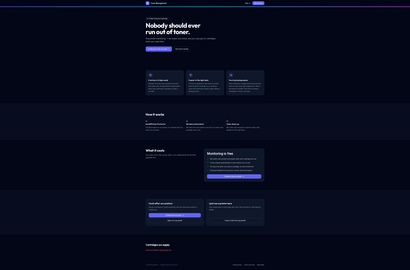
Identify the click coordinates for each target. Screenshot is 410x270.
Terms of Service (249, 265)
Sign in (247, 3)
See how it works (181, 49)
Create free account (173, 215)
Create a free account (232, 176)
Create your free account (157, 49)
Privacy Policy (237, 265)
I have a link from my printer (235, 220)
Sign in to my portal (175, 220)
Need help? (260, 265)
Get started (258, 3)
